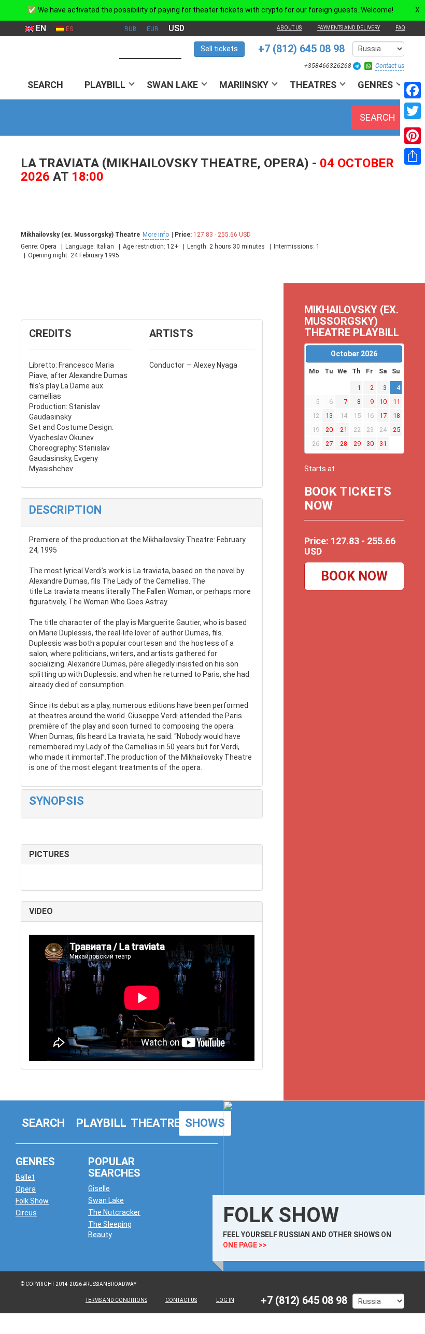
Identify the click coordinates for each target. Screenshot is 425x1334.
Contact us (389, 65)
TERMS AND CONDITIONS (116, 1300)
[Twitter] (412, 110)
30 (370, 443)
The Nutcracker (114, 1212)
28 (343, 443)
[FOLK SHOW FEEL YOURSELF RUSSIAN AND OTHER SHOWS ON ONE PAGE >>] (321, 1185)
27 (329, 443)
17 (383, 415)
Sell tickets (219, 49)
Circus (26, 1213)
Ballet (25, 1177)
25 (396, 429)
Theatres (313, 84)
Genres (375, 84)
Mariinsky (243, 84)
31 (383, 443)
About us (289, 28)
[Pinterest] (412, 135)
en (40, 28)
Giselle (99, 1188)
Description (65, 509)
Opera (26, 1189)
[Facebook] (412, 90)
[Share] (412, 156)
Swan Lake (172, 84)
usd (176, 28)
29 (357, 443)
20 (329, 429)
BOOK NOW (354, 576)
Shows (205, 1122)
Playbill (104, 84)
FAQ (400, 28)
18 (396, 415)
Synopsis (56, 800)
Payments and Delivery (348, 28)
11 (396, 401)
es (68, 29)
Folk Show (32, 1201)
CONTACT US (181, 1300)
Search (45, 84)
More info (156, 234)
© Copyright (37, 1284)
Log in (225, 1300)
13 (329, 415)
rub (130, 29)
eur (153, 29)
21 (343, 429)
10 (383, 401)
